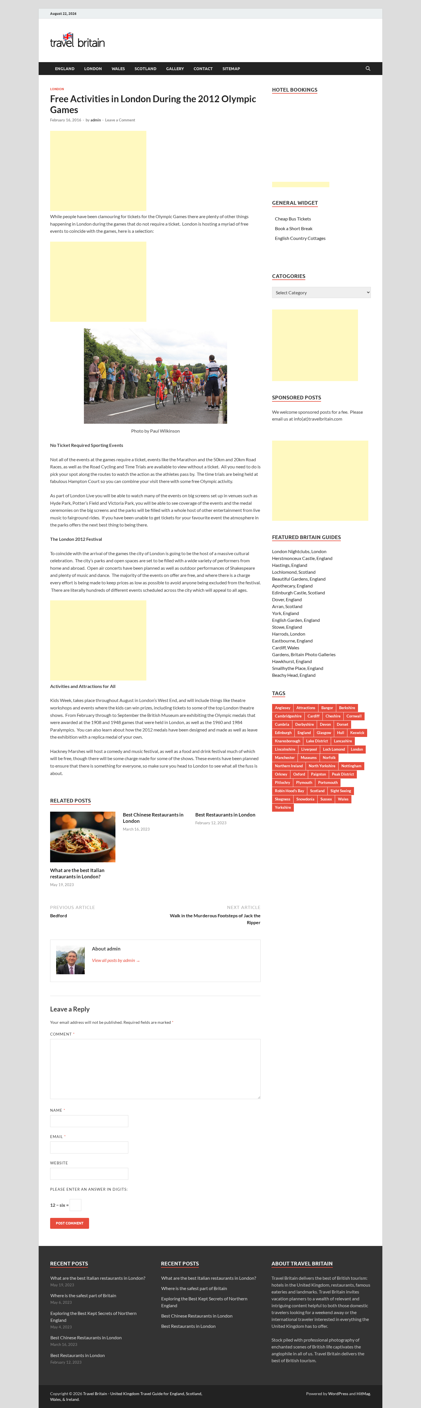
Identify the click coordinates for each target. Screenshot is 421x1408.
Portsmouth (328, 782)
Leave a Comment (120, 120)
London (93, 68)
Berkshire (347, 707)
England (64, 68)
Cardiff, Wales (285, 647)
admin (96, 120)
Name (57, 1110)
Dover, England (287, 599)
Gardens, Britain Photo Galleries (304, 654)
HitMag (363, 1393)
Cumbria (282, 724)
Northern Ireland (289, 766)
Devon (325, 724)
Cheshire (333, 716)
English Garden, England (296, 620)
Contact (203, 68)
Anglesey (282, 707)
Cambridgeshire (288, 716)
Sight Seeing (340, 790)
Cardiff (314, 716)
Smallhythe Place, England (297, 668)
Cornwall (354, 716)
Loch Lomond (334, 749)
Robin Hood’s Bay (289, 790)
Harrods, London (288, 633)
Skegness (282, 799)
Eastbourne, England (292, 640)
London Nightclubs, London (299, 551)
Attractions (305, 707)
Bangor (327, 707)
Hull (340, 732)
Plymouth (304, 782)
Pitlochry (282, 782)
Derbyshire (304, 724)
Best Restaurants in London (225, 815)
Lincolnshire (285, 749)
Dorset (342, 724)
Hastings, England (289, 565)
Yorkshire (283, 807)
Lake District (317, 741)
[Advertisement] (98, 171)
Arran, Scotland (287, 606)
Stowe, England (287, 627)
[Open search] (368, 68)
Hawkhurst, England (292, 661)
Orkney (281, 774)
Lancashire (343, 741)
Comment (62, 1034)
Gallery (175, 68)
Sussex (326, 799)
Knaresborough (287, 741)
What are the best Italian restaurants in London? (77, 873)
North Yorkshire (322, 766)
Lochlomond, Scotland (294, 572)
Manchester (285, 757)
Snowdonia (305, 799)
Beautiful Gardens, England (299, 578)
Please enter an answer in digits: (89, 1189)
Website (59, 1163)
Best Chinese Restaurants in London (86, 1337)
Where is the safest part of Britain (83, 1295)
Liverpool (309, 749)
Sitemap (231, 68)
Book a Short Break (293, 228)
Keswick (357, 732)
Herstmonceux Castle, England (302, 558)
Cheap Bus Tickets (293, 218)
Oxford (299, 774)
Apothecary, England (292, 585)
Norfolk (329, 757)
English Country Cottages (300, 238)
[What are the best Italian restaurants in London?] (82, 838)
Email (58, 1136)
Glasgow (324, 732)
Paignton (318, 774)
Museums (309, 757)
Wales (118, 68)
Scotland (145, 68)
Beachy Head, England (294, 675)
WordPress (338, 1393)
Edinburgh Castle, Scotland (298, 592)
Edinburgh (283, 732)
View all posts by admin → (116, 960)
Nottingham (351, 766)
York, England (285, 613)
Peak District (343, 774)
